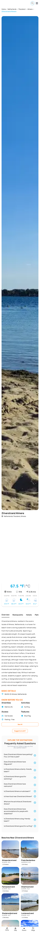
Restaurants (18, 615)
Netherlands (12, 9)
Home (4, 9)
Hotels (29, 615)
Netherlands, (8, 516)
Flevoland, (17, 516)
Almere (30, 9)
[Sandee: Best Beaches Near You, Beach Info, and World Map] (8, 3)
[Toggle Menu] (36, 3)
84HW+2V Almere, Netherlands (16, 694)
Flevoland (22, 9)
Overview (5, 614)
